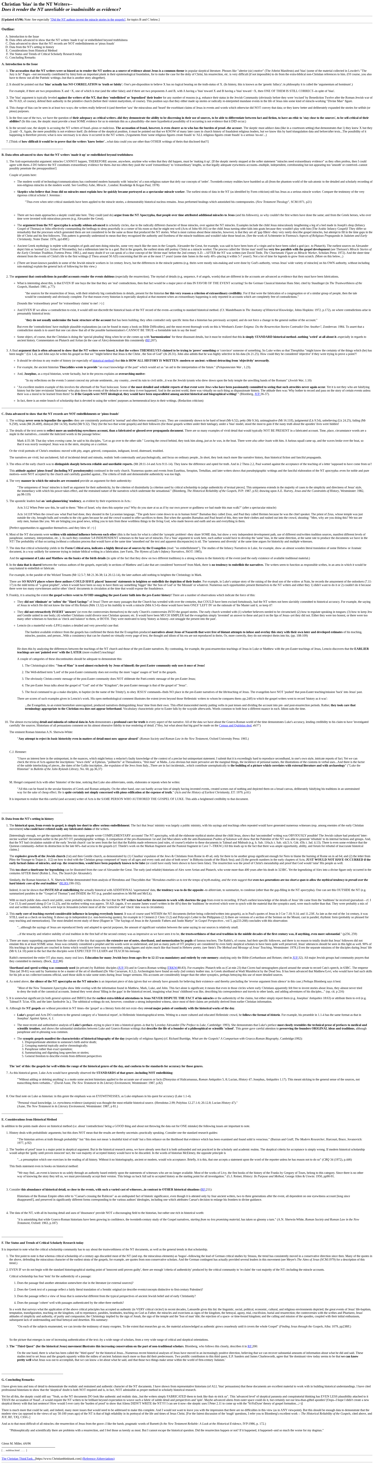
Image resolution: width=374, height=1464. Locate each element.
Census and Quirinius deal (235, 725)
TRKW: (173, 967)
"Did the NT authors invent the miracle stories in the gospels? (87, 19)
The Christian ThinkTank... (18, 1458)
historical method (103, 360)
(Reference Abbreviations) (98, 1458)
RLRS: (64, 883)
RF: (148, 340)
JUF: (258, 394)
